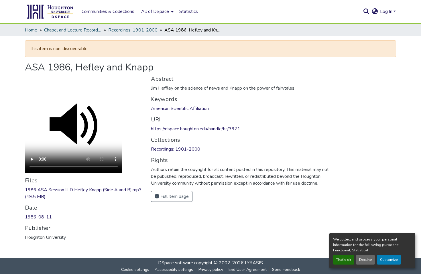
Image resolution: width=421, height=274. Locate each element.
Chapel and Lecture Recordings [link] (72, 30)
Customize (389, 259)
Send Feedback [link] (286, 269)
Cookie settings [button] (135, 269)
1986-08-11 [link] (38, 217)
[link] (84, 193)
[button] (50, 11)
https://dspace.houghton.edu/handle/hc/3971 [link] (195, 129)
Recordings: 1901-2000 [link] (133, 30)
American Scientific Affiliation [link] (180, 108)
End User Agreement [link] (248, 269)
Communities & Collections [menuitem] (108, 11)
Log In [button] (387, 11)
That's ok (343, 259)
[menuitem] (157, 11)
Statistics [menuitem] (188, 11)
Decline (365, 259)
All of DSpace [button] (155, 11)
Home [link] (31, 30)
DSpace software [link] (175, 263)
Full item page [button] (174, 196)
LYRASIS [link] (254, 263)
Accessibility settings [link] (174, 269)
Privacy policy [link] (210, 269)
